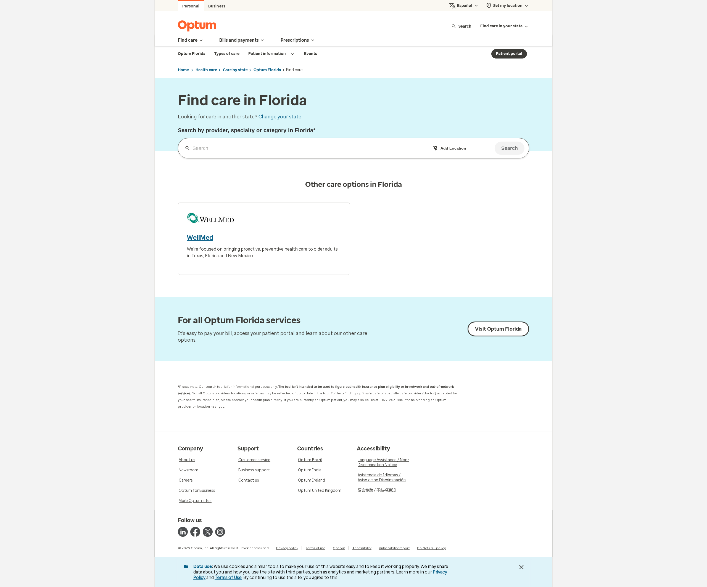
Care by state (235, 70)
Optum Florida (267, 70)
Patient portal (509, 53)
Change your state (279, 117)
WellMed (200, 237)
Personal (190, 6)
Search (464, 26)
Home (183, 70)
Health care (206, 70)
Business (216, 6)
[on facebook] (195, 532)
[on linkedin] (183, 532)
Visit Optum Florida (498, 329)
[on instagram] (220, 532)
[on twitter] (208, 532)
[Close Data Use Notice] (521, 567)
